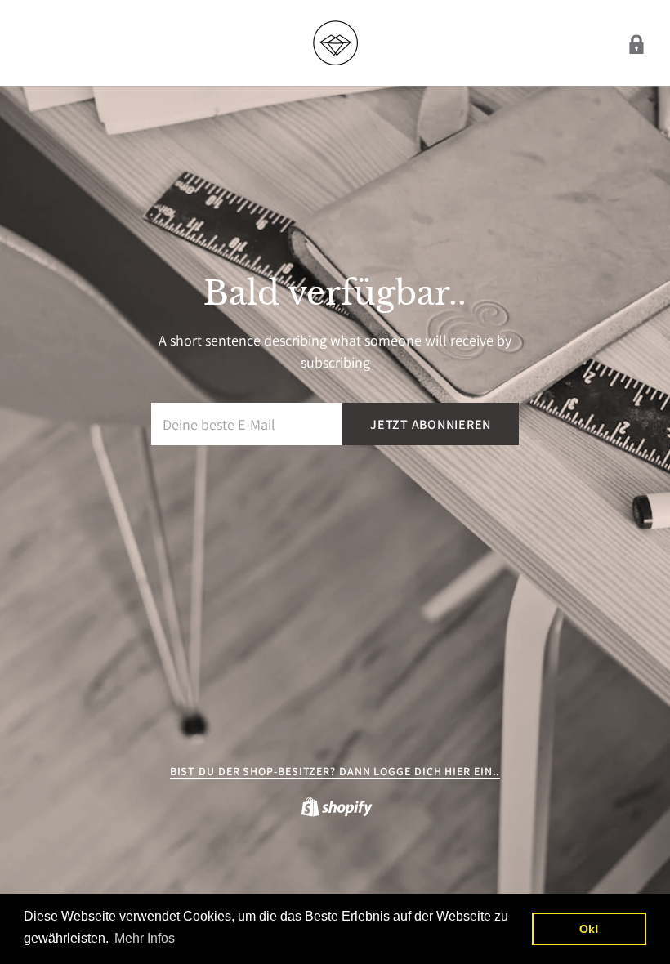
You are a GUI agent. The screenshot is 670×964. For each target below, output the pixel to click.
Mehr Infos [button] (144, 938)
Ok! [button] (589, 928)
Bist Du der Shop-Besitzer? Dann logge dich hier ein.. (335, 771)
